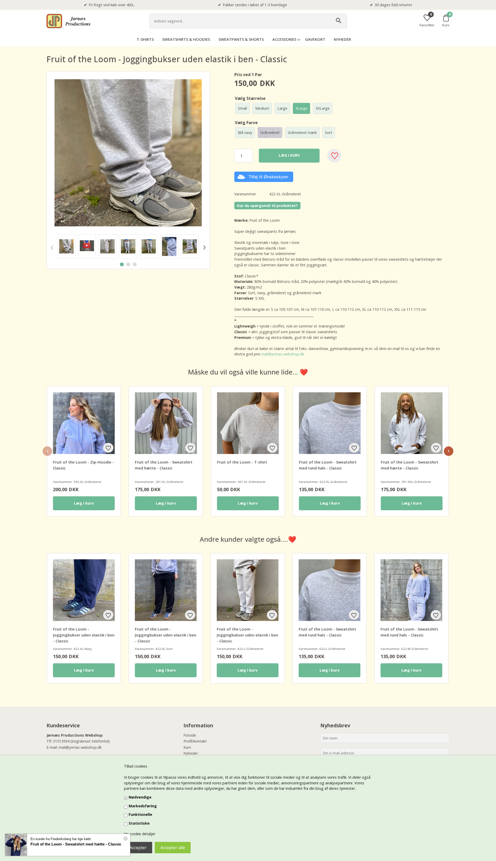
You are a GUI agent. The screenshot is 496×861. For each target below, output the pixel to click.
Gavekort (315, 39)
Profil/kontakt (195, 741)
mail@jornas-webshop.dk (282, 354)
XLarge (301, 108)
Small (242, 108)
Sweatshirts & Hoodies (186, 39)
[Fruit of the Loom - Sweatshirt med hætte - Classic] (166, 423)
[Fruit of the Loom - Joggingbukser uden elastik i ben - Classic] (66, 246)
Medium (262, 108)
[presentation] (52, 246)
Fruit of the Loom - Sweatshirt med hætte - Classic (75, 844)
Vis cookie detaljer (139, 833)
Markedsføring (143, 805)
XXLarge (323, 108)
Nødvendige (140, 797)
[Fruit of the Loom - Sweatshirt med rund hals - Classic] (330, 423)
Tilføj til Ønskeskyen (268, 176)
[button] (122, 264)
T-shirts (145, 39)
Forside (189, 735)
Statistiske (139, 823)
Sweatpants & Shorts (241, 39)
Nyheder (342, 39)
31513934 (61, 741)
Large (282, 108)
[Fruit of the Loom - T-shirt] (248, 423)
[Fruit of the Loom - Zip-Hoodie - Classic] (84, 423)
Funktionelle (140, 814)
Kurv (187, 747)
